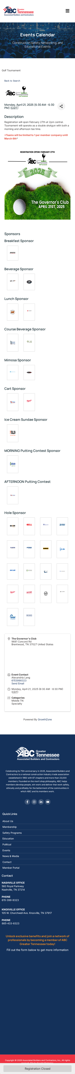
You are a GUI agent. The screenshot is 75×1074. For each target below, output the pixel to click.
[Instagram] (34, 802)
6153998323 (19, 680)
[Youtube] (48, 802)
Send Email (18, 683)
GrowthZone (45, 719)
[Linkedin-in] (41, 802)
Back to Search (12, 80)
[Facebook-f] (27, 802)
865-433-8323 (10, 923)
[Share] (61, 106)
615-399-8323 (10, 900)
